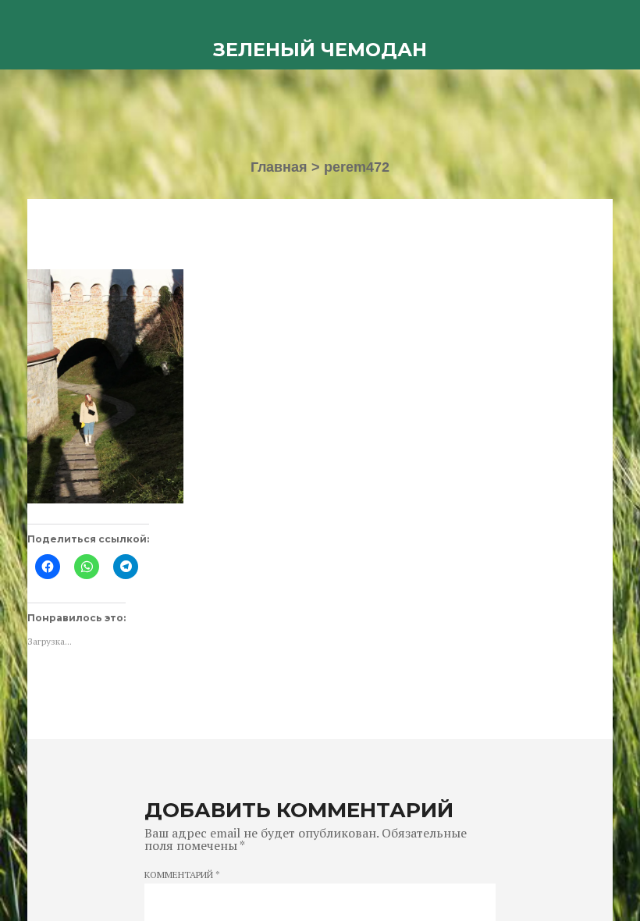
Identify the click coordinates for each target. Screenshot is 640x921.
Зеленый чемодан (320, 49)
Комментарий (182, 875)
